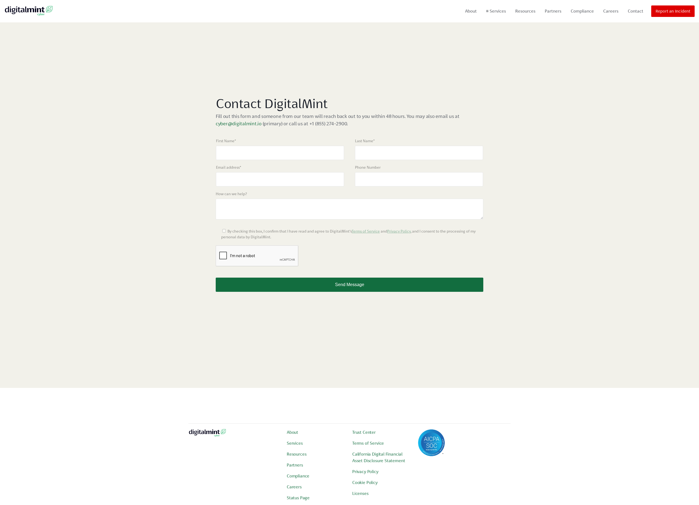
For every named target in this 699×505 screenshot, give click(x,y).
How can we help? (231, 194)
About (471, 11)
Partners (553, 11)
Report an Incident (673, 11)
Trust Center (364, 432)
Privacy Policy (399, 231)
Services (496, 11)
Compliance (582, 11)
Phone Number (368, 167)
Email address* (228, 167)
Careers (610, 11)
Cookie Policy (365, 482)
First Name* (226, 141)
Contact (635, 11)
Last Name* (365, 141)
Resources (525, 11)
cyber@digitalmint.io (239, 123)
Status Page (298, 497)
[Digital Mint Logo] (207, 435)
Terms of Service (366, 231)
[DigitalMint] (28, 11)
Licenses (360, 493)
